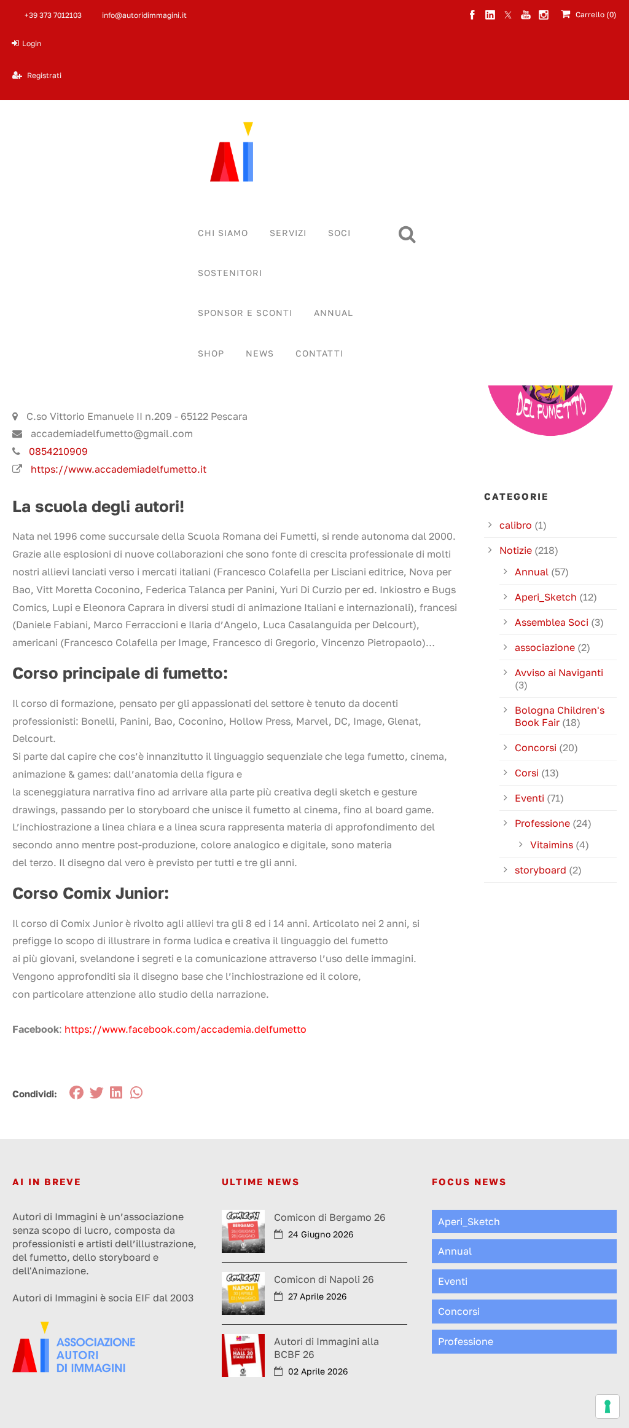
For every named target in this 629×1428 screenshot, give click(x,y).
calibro (515, 525)
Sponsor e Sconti (245, 312)
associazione (545, 647)
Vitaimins (551, 844)
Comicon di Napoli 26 (324, 1279)
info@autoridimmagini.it (144, 15)
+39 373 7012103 (53, 15)
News (260, 353)
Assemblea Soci (551, 622)
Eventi (529, 798)
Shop (211, 353)
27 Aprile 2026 (317, 1296)
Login (31, 43)
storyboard (540, 870)
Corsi (527, 773)
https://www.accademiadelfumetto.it (118, 469)
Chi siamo (223, 232)
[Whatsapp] (137, 1093)
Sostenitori (230, 272)
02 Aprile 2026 (318, 1371)
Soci (339, 232)
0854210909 (58, 451)
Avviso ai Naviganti (559, 672)
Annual (333, 312)
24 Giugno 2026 (320, 1234)
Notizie (515, 550)
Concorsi (536, 747)
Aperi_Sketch (546, 597)
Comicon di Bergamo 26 (330, 1217)
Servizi (288, 232)
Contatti (319, 353)
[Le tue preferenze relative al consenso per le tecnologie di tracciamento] (607, 1406)
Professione (542, 823)
